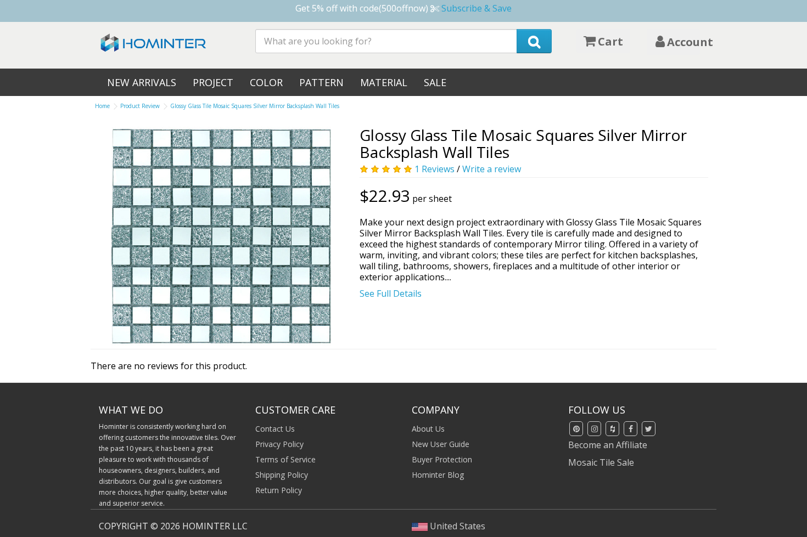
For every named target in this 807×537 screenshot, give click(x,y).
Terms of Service (285, 459)
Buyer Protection (442, 459)
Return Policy (278, 490)
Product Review (140, 106)
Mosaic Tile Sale (601, 462)
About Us (428, 428)
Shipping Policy (281, 475)
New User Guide (440, 444)
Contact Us (275, 428)
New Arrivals (141, 82)
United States (456, 526)
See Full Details (391, 293)
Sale (435, 82)
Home (102, 106)
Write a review (491, 169)
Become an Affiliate (607, 445)
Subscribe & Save (476, 8)
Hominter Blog (438, 475)
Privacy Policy (279, 444)
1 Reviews (434, 169)
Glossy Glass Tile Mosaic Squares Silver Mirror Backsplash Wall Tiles (254, 106)
